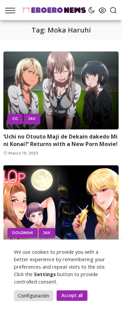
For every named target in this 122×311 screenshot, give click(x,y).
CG (15, 119)
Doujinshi (22, 233)
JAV (32, 119)
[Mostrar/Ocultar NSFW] (100, 10)
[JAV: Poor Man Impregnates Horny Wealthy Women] (61, 204)
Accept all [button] (72, 295)
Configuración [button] (33, 295)
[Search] (111, 10)
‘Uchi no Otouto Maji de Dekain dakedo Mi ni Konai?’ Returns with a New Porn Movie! (60, 140)
